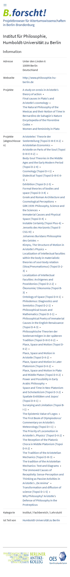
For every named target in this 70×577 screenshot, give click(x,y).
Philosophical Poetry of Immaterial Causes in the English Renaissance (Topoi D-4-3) (43, 323)
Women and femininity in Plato (41, 128)
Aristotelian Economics (36, 145)
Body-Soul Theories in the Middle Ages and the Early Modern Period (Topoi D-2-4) (43, 162)
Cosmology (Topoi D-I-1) (37, 171)
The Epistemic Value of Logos (40, 413)
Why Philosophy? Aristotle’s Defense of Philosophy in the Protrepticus (40, 500)
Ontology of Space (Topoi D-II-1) (42, 297)
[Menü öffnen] (5, 5)
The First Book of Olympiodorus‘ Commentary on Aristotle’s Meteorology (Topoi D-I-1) (42, 422)
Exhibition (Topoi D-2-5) (37, 184)
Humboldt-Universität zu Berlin (41, 520)
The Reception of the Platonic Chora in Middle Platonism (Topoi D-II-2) (43, 444)
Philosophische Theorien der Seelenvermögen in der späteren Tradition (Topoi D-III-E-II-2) (42, 336)
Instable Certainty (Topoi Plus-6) (42, 223)
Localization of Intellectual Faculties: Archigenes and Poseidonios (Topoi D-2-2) (38, 279)
